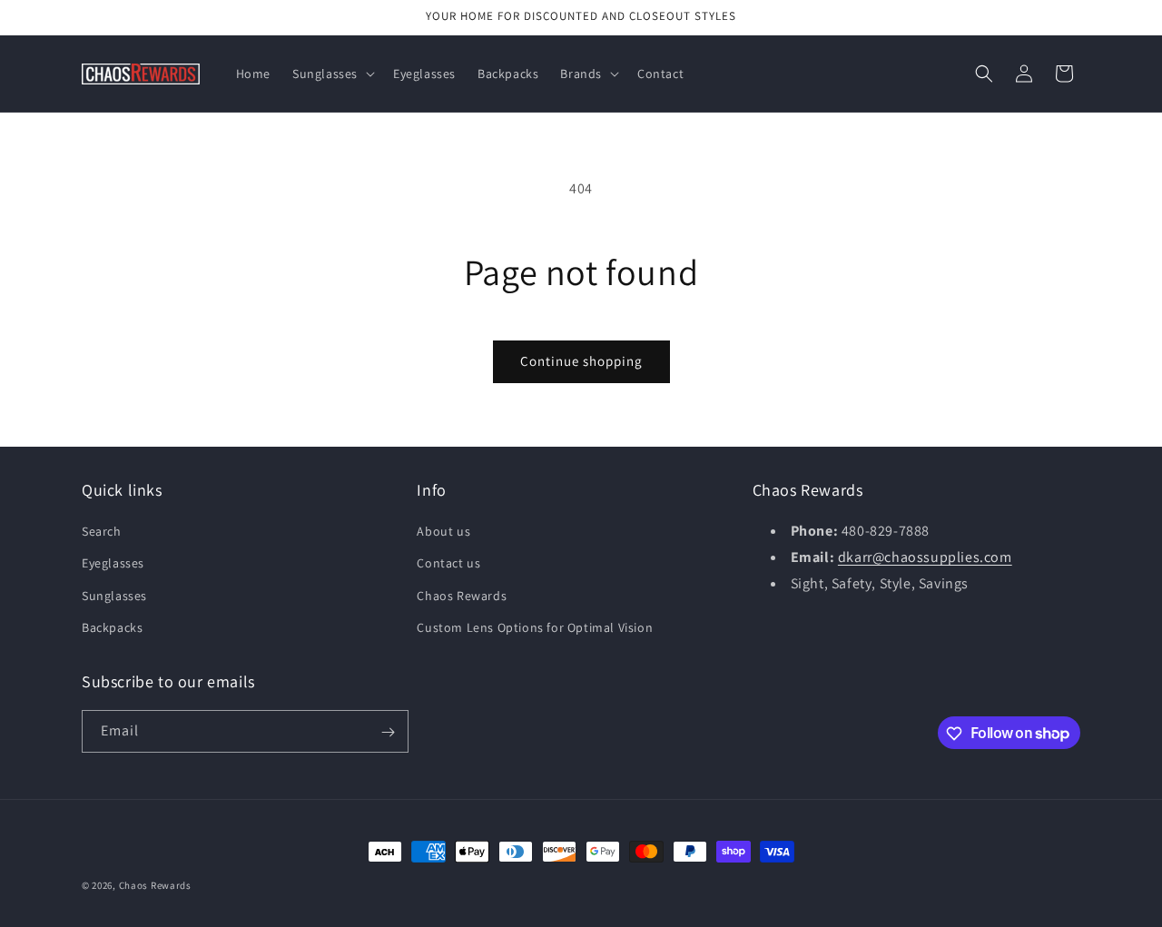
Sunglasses (114, 595)
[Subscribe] (388, 732)
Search (102, 531)
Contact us (448, 564)
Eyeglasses (113, 564)
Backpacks (112, 627)
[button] (331, 73)
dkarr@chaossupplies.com (925, 557)
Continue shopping (581, 361)
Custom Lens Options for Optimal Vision (535, 627)
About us (443, 531)
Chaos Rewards (462, 595)
